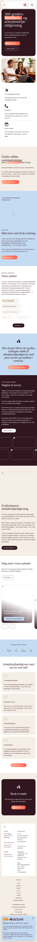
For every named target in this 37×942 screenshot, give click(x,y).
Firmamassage (18, 912)
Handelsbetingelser (18, 900)
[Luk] (33, 918)
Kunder (18, 888)
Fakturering (18, 898)
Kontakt (18, 885)
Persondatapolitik (22, 837)
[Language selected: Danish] (25, 4)
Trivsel (18, 893)
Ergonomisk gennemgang (18, 907)
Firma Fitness (18, 909)
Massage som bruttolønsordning (18, 914)
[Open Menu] (32, 4)
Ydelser (19, 895)
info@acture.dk (8, 854)
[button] (5, 626)
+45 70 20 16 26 (8, 856)
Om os (18, 890)
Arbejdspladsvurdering (18, 904)
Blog (18, 883)
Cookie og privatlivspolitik (21, 840)
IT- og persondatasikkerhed (22, 834)
